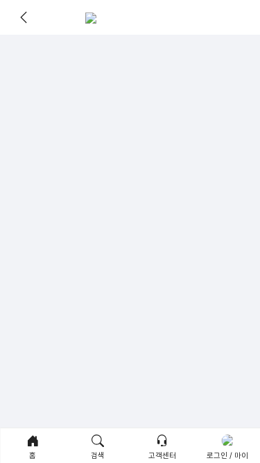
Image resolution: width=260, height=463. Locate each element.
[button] (130, 445)
